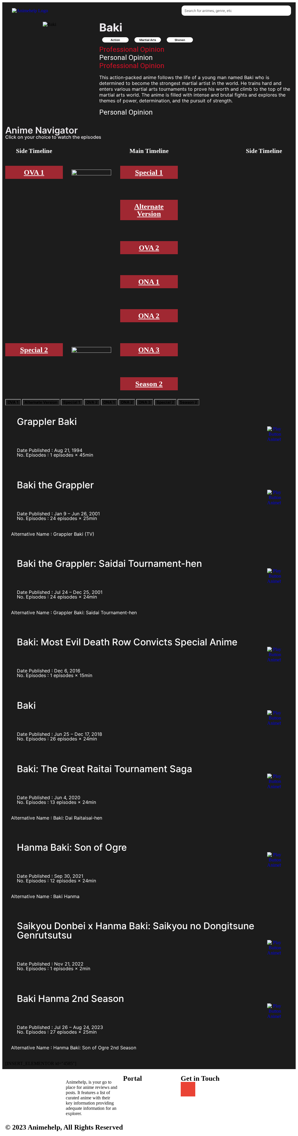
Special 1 (149, 172)
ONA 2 (148, 316)
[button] (117, 10)
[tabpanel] (196, 89)
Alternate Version (149, 210)
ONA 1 (148, 282)
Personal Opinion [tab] (126, 58)
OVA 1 (34, 172)
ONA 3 (148, 350)
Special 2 (34, 350)
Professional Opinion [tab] (131, 49)
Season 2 (149, 384)
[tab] (13, 402)
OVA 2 (149, 248)
